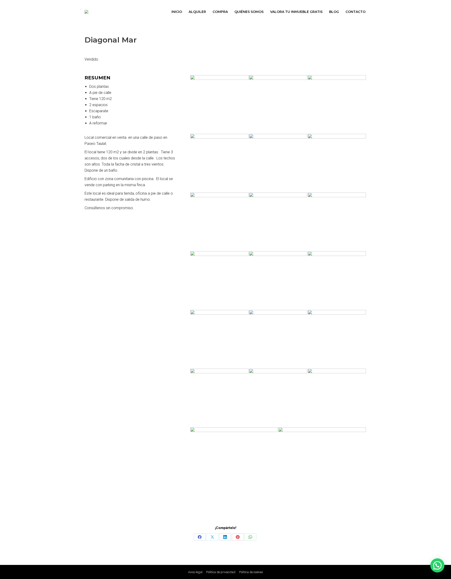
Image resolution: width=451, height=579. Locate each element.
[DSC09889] (337, 163)
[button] (437, 565)
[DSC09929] (278, 398)
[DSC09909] (219, 280)
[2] (278, 104)
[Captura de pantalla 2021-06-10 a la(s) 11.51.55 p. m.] (322, 471)
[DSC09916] (278, 280)
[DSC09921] (337, 280)
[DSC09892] (219, 398)
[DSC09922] (219, 339)
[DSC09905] (219, 222)
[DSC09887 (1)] (278, 163)
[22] (337, 104)
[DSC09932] (337, 398)
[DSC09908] (337, 222)
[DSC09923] (278, 339)
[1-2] (219, 163)
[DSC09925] (337, 339)
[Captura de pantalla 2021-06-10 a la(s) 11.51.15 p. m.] (234, 471)
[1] (219, 104)
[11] (278, 222)
